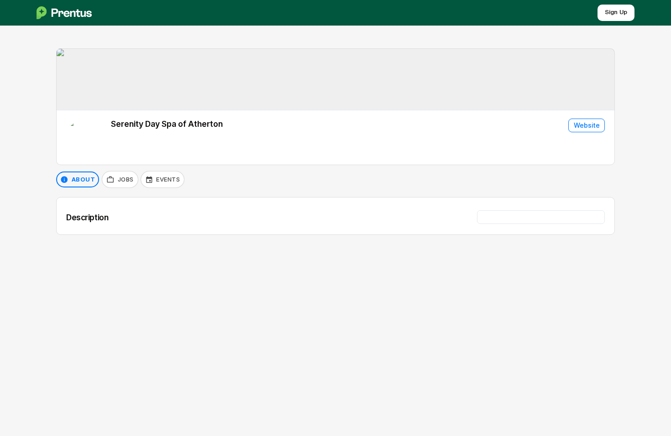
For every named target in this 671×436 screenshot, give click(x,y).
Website (587, 125)
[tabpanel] (335, 216)
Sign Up (616, 13)
